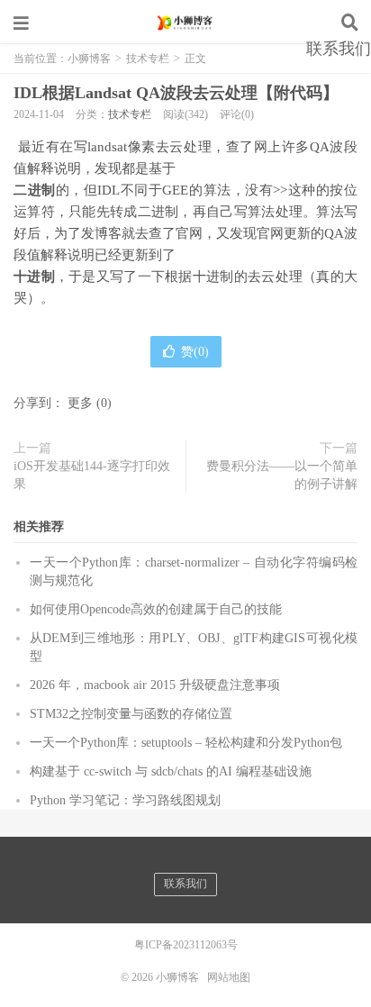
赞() (195, 351)
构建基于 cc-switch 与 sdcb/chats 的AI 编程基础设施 (171, 771)
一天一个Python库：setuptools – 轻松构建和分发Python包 (186, 742)
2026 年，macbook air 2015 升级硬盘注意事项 (155, 685)
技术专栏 (129, 114)
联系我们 (338, 49)
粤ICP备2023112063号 (186, 945)
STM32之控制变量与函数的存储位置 (131, 714)
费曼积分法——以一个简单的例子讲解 (281, 475)
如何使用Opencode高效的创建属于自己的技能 (156, 609)
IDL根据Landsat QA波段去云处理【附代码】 (176, 93)
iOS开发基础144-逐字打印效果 (92, 475)
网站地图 (228, 977)
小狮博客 (185, 23)
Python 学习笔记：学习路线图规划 (125, 800)
